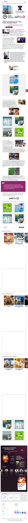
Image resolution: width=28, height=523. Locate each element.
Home (3, 3)
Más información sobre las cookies (6, 509)
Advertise (3, 513)
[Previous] (13, 257)
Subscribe (2, 451)
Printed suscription (4, 512)
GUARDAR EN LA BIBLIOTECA (14, 25)
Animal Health (7, 3)
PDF (21, 25)
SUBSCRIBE (12, 459)
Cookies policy (3, 507)
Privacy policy (3, 506)
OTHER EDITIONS (22, 450)
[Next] (13, 280)
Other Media (15, 506)
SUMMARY (12, 458)
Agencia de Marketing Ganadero (18, 520)
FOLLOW (6, 475)
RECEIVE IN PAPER (12, 463)
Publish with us (3, 514)
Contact (3, 516)
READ (12, 456)
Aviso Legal (3, 505)
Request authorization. (12, 520)
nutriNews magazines (16, 505)
